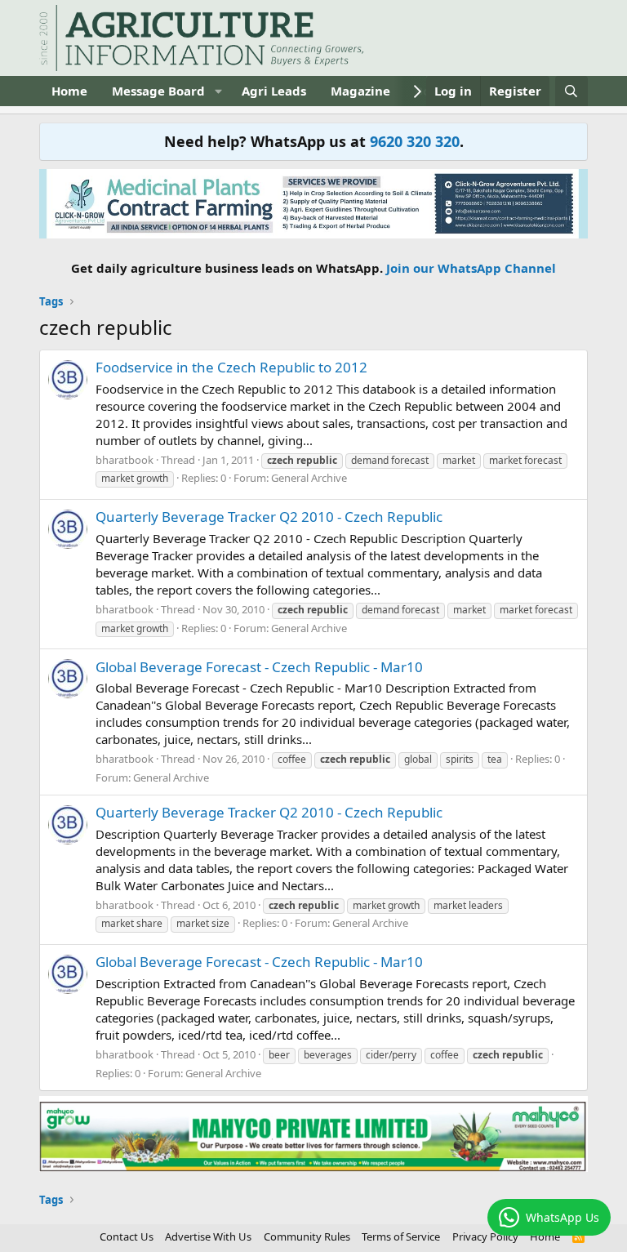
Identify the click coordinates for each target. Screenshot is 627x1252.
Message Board (158, 90)
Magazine (360, 90)
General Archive (309, 477)
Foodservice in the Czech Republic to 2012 (231, 367)
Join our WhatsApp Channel (471, 268)
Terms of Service (401, 1236)
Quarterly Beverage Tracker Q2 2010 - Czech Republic (269, 516)
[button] (218, 91)
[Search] (571, 91)
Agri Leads (274, 90)
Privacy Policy (485, 1236)
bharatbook (124, 459)
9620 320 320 (415, 141)
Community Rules (307, 1236)
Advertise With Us (208, 1236)
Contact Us (126, 1236)
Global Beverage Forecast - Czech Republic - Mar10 (259, 666)
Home (69, 90)
